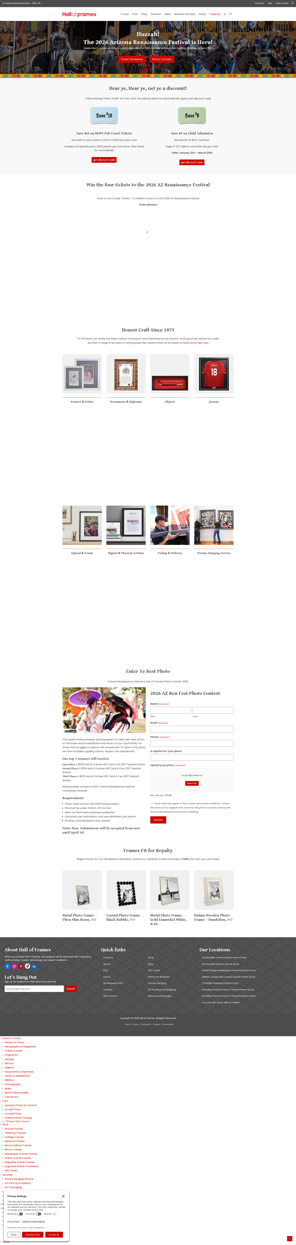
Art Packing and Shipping (162, 989)
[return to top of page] (289, 1238)
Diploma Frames (15, 1141)
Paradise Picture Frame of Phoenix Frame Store (229, 996)
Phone (159, 737)
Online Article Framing (18, 1118)
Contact (259, 3)
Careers (108, 989)
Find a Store (282, 3)
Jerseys (9, 1059)
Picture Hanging (157, 983)
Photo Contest (162, 59)
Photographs (13, 1084)
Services (7, 1175)
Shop (151, 957)
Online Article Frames (18, 1158)
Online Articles (13, 1051)
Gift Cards (154, 970)
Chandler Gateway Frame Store (220, 983)
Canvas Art (11, 1097)
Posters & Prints (14, 1042)
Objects (9, 1067)
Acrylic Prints (13, 1109)
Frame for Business (159, 976)
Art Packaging (13, 1187)
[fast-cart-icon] (231, 15)
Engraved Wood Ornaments (22, 1166)
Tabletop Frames (15, 1133)
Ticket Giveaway (132, 59)
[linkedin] (34, 966)
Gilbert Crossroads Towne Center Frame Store (228, 976)
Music (8, 1088)
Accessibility (167, 1024)
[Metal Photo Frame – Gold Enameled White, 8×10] (170, 911)
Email (159, 723)
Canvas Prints (13, 1113)
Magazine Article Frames (20, 1162)
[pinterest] (21, 966)
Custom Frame (11, 1038)
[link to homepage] (79, 15)
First (152, 716)
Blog (150, 964)
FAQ (270, 3)
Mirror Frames (13, 1149)
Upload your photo (167, 765)
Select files (192, 783)
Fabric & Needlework (17, 1076)
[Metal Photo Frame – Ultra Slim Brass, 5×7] (82, 911)
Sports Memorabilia (16, 1092)
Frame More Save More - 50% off (22, 3)
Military (9, 1080)
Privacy (135, 1024)
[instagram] (14, 966)
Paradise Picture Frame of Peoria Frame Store (228, 989)
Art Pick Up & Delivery (18, 1183)
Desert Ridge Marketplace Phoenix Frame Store (229, 970)
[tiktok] (27, 966)
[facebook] (7, 966)
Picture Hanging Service (19, 1179)
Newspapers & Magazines (20, 1046)
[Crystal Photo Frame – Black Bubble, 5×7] (126, 911)
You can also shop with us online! (221, 1002)
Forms (106, 976)
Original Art (11, 1055)
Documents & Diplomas (19, 1071)
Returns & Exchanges (160, 996)
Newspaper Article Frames (21, 1154)
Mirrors (9, 1063)
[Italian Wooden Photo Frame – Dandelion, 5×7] (214, 911)
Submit (71, 989)
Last (195, 716)
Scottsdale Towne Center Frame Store (224, 957)
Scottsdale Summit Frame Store (220, 964)
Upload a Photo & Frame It (21, 1105)
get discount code (104, 160)
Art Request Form (113, 983)
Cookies (156, 1024)
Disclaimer (145, 1024)
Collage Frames (14, 1137)
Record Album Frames (18, 1145)
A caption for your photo (166, 751)
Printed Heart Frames (18, 1121)
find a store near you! (196, 343)
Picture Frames (14, 1129)
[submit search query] (292, 3)
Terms (127, 1024)
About (106, 964)
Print (5, 1101)
